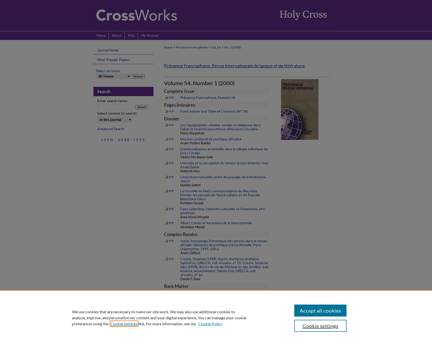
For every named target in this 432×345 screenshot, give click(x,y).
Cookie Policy (210, 323)
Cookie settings (124, 323)
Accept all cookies (320, 311)
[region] (216, 317)
